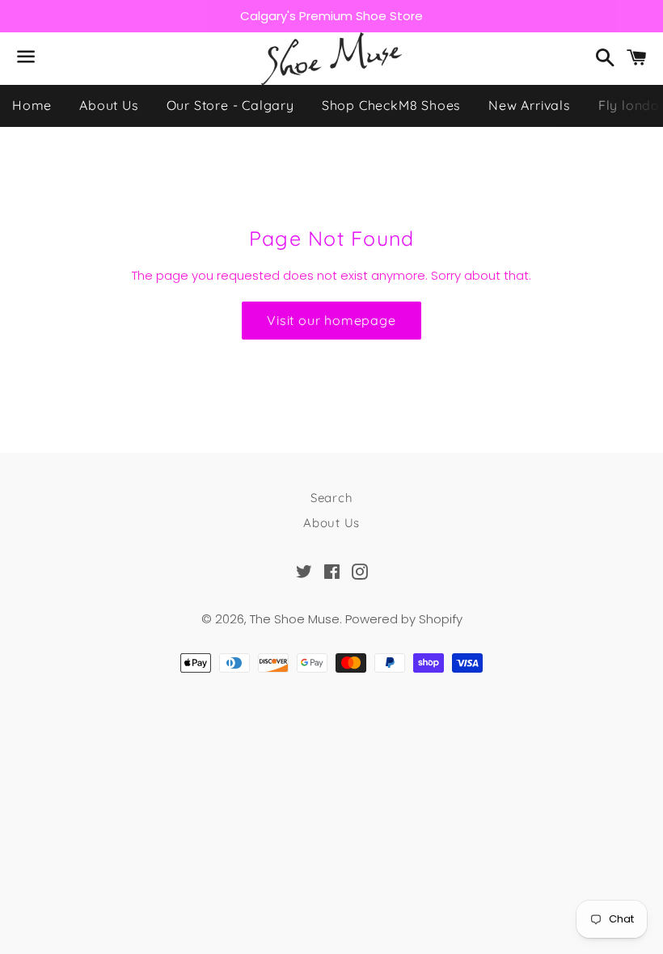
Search (331, 497)
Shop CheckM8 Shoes (391, 105)
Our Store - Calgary (230, 105)
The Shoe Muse (295, 618)
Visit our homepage (331, 320)
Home (32, 105)
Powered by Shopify (403, 618)
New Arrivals (529, 105)
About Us (108, 105)
